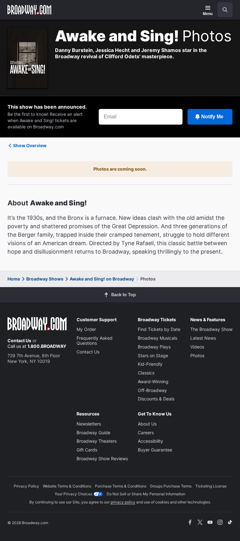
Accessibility (150, 441)
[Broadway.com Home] (29, 9)
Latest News (203, 338)
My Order (86, 329)
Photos (197, 355)
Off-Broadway (152, 390)
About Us (147, 423)
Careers (146, 432)
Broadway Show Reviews (102, 458)
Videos (197, 346)
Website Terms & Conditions (67, 486)
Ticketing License (211, 486)
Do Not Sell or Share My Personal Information (146, 494)
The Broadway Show (211, 329)
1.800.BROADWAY (47, 346)
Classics (146, 372)
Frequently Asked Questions (94, 340)
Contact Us (19, 340)
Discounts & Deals (156, 398)
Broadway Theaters (97, 441)
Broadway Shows (44, 278)
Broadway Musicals (157, 338)
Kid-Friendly (150, 364)
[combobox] (222, 9)
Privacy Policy (26, 486)
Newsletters (89, 423)
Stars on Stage (153, 355)
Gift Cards (87, 449)
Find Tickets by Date (159, 329)
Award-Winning (153, 381)
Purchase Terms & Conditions (120, 486)
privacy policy (123, 502)
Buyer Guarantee (155, 449)
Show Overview (30, 145)
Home (14, 278)
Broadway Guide (93, 432)
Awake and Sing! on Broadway (102, 278)
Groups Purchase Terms (171, 486)
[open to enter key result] (225, 9)
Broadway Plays (154, 346)
